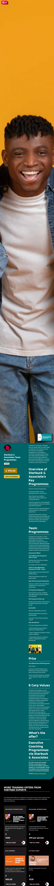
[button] (3, 2)
